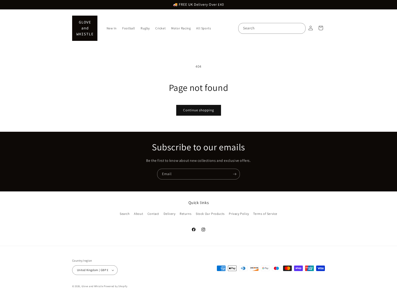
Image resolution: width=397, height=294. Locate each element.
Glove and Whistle (92, 286)
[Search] (300, 28)
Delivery (170, 214)
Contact (153, 214)
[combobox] (271, 28)
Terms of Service (265, 214)
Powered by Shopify (116, 286)
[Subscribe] (235, 174)
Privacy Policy (239, 214)
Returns (185, 214)
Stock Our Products (210, 214)
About (138, 214)
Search (125, 214)
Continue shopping (198, 110)
